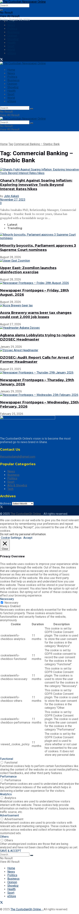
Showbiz (13, 39)
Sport (10, 46)
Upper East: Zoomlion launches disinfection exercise (28, 270)
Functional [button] (6, 759)
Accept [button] (27, 538)
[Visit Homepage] (23, 2)
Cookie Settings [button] (11, 538)
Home (11, 21)
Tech (10, 489)
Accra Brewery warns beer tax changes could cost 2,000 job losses (35, 315)
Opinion (12, 35)
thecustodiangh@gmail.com (17, 456)
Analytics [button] (6, 794)
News (11, 25)
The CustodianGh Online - (27, 514)
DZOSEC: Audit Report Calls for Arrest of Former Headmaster (37, 359)
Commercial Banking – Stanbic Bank (37, 144)
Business (13, 32)
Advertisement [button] (9, 815)
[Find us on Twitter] (1, 60)
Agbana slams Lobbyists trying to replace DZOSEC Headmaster (37, 337)
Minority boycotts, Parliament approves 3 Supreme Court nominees (38, 247)
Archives (5, 503)
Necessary (11, 602)
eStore (11, 53)
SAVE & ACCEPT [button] (10, 851)
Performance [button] (8, 776)
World (11, 49)
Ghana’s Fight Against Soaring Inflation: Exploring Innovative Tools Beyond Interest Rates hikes (36, 184)
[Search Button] (1, 10)
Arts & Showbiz (17, 485)
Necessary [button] (7, 599)
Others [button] (4, 836)
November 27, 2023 (12, 199)
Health (11, 42)
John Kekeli (11, 196)
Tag (10, 144)
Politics (12, 28)
